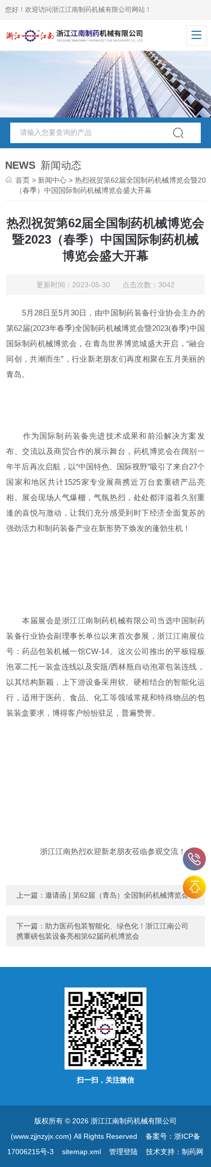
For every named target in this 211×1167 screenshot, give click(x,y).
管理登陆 (123, 1152)
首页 (22, 180)
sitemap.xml (81, 1152)
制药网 (192, 1152)
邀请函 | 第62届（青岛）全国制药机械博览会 (116, 895)
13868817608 (194, 859)
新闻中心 (52, 180)
